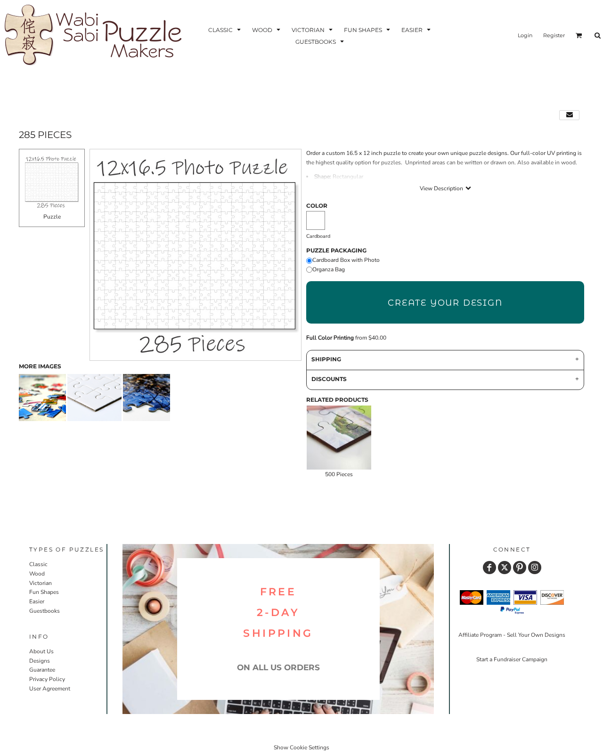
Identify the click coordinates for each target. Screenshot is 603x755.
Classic (38, 564)
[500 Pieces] (339, 438)
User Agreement (49, 688)
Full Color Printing (330, 337)
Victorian (40, 583)
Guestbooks (44, 611)
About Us (41, 651)
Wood (37, 573)
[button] (225, 29)
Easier (36, 601)
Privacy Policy (47, 679)
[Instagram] (534, 567)
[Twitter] (504, 567)
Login (525, 35)
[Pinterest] (519, 567)
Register (554, 35)
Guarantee (42, 670)
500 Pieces (339, 474)
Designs (39, 661)
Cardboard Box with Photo (346, 260)
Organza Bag (328, 269)
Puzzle (52, 216)
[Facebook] (489, 567)
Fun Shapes (44, 592)
